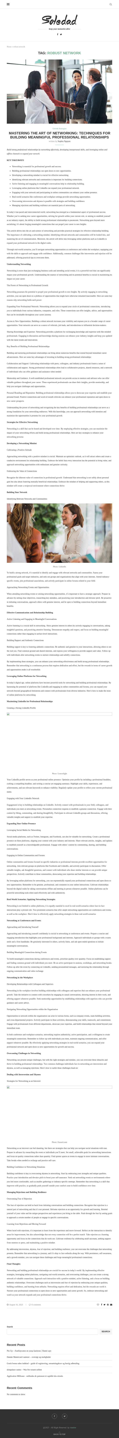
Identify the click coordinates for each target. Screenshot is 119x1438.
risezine (73, 1428)
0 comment (36, 1305)
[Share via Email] (111, 1305)
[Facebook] (57, 34)
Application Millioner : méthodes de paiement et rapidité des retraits (35, 1376)
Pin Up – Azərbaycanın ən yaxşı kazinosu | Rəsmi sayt (29, 1351)
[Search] (110, 4)
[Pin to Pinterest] (108, 1305)
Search (10, 1327)
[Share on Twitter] (105, 1305)
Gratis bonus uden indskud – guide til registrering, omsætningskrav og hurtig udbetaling (43, 1363)
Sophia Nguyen (64, 141)
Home (9, 47)
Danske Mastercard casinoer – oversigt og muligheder (29, 1357)
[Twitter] (61, 34)
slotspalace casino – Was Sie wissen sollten (24, 1370)
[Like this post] (98, 1305)
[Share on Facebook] (101, 1305)
